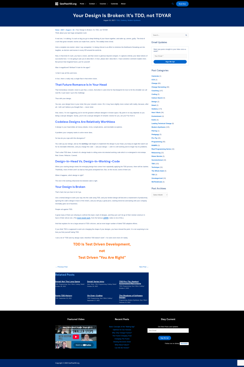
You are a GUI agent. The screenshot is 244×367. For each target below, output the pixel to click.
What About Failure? (122, 345)
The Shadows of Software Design (131, 296)
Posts (82, 4)
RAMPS (154, 145)
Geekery (124, 20)
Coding (77, 284)
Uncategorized (157, 178)
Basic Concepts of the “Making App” (122, 327)
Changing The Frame (122, 339)
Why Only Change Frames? (122, 333)
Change (154, 83)
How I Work (71, 284)
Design (154, 102)
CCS (153, 80)
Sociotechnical (157, 160)
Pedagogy (155, 134)
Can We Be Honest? (122, 348)
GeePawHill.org (68, 3)
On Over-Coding (95, 295)
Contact (92, 4)
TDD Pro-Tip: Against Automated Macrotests (130, 282)
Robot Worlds (157, 156)
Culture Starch (157, 98)
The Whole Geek (158, 171)
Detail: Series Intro (95, 281)
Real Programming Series (161, 149)
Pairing (154, 131)
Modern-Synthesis (134, 20)
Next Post (143, 267)
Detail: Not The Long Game (67, 281)
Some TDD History (63, 295)
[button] (172, 3)
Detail (82, 284)
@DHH (105, 218)
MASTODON (184, 343)
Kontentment (156, 116)
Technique (155, 167)
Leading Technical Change (161, 123)
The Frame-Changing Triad (121, 336)
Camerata (114, 4)
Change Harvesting (159, 87)
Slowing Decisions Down (122, 342)
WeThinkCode (157, 182)
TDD (118, 20)
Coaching (155, 91)
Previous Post (61, 267)
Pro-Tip (154, 138)
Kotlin (154, 120)
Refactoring (156, 153)
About (123, 4)
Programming (63, 284)
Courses (103, 4)
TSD (153, 175)
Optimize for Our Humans (122, 330)
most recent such (83, 218)
